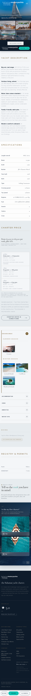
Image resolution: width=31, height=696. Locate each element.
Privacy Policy (5, 686)
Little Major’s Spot (6, 630)
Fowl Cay (4, 634)
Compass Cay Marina (7, 641)
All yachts (19, 630)
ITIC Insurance (20, 656)
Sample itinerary (6, 657)
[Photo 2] (7, 25)
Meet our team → (21, 664)
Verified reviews (6, 660)
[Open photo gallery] (15, 10)
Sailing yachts (20, 634)
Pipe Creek (4, 639)
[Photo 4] (7, 35)
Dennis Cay (4, 637)
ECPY (18, 653)
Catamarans (19, 632)
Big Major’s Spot (6, 632)
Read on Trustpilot (9, 614)
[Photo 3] (23, 25)
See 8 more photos (15, 43)
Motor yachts (20, 637)
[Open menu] (26, 3)
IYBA (17, 651)
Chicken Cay (5, 644)
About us (3, 651)
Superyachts (20, 639)
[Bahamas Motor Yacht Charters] (13, 3)
